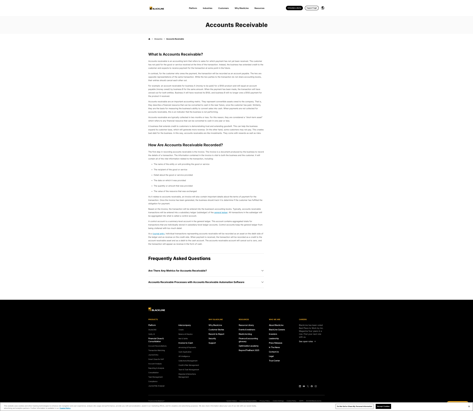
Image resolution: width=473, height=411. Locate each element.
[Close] (469, 406)
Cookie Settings (278, 401)
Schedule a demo (294, 8)
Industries (207, 8)
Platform (193, 8)
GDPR (301, 401)
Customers (223, 8)
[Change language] (323, 8)
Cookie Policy (291, 401)
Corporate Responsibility (248, 401)
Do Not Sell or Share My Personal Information (354, 406)
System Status (232, 401)
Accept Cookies (383, 406)
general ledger (221, 212)
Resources (259, 8)
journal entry (158, 233)
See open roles (306, 341)
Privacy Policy (265, 401)
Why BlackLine (242, 8)
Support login (312, 8)
